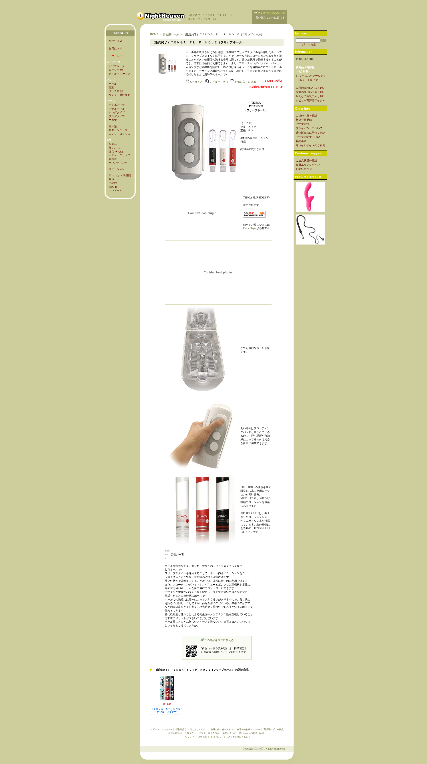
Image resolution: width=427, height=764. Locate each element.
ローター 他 (116, 69)
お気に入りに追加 (245, 81)
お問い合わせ (229, 733)
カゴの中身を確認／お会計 (271, 13)
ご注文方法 (190, 733)
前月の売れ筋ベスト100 (222, 729)
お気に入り (115, 48)
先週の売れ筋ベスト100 (248, 729)
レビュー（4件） (219, 81)
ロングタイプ (117, 112)
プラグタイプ (117, 116)
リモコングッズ (118, 130)
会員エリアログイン (308, 164)
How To (113, 186)
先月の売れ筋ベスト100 (310, 87)
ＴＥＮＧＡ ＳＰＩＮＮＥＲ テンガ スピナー (168, 710)
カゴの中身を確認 (306, 115)
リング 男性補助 (119, 94)
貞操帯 (113, 158)
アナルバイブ (117, 105)
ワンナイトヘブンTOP (196, 737)
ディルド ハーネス (120, 73)
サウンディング (118, 162)
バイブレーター (118, 66)
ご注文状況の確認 (306, 160)
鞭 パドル (114, 147)
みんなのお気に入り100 (310, 96)
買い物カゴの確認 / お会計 (252, 733)
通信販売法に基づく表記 (310, 132)
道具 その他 (116, 151)
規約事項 (301, 141)
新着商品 (179, 729)
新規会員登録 (175, 733)
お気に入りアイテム (197, 729)
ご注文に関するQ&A (209, 733)
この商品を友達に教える (219, 640)
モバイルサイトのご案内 (310, 145)
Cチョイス (196, 81)
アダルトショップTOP (161, 729)
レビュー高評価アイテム (310, 100)
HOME (154, 34)
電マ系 (113, 126)
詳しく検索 (309, 44)
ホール (113, 83)
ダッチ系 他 (116, 91)
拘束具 (113, 144)
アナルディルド (118, 108)
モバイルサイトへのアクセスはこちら (229, 737)
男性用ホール (171, 34)
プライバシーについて (309, 128)
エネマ (113, 120)
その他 (113, 182)
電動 (111, 87)
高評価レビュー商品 (274, 729)
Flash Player (249, 228)
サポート (114, 179)
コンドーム (115, 190)
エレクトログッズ (119, 133)
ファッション (117, 169)
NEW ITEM (115, 41)
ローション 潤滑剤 (120, 175)
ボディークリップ (119, 155)
